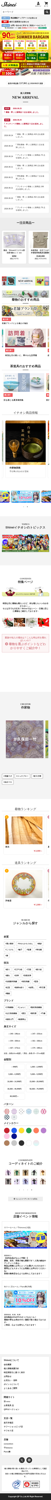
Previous (1, 1177)
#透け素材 (9, 944)
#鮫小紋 (38, 969)
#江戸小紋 (18, 969)
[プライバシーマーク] (16, 1484)
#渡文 (23, 1013)
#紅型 (7, 987)
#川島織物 (9, 1007)
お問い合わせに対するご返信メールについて (24, 25)
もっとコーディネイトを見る (26, 1199)
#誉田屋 (33, 1013)
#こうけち (9, 950)
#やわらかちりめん (25, 944)
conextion (8, 1444)
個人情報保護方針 (11, 1368)
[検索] (47, 12)
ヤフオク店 (8, 1430)
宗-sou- (7, 1401)
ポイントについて (11, 1384)
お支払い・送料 (10, 1380)
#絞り (7, 969)
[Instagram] (29, 1460)
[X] (22, 1460)
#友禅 (16, 975)
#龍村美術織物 (36, 1007)
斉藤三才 (8, 776)
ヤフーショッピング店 (13, 1427)
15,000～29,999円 (37, 1082)
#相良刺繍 (25, 981)
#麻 (6, 956)
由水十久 (8, 782)
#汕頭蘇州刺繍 (11, 981)
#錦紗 (39, 944)
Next (49, 1177)
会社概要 (7, 1364)
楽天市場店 (8, 1423)
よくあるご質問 (10, 1388)
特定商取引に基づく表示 (14, 1372)
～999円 (14, 1067)
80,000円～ (14, 1096)
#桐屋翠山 (22, 1019)
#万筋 (29, 969)
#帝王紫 (42, 987)
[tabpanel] (25, 497)
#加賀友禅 (27, 975)
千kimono (8, 1448)
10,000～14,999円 (14, 1082)
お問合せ (7, 1376)
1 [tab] (23, 506)
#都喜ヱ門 (9, 1019)
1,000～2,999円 (36, 1067)
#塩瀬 (29, 950)
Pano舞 (7, 1452)
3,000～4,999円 (14, 1074)
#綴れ (7, 975)
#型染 (36, 981)
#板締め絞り (19, 987)
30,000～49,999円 (14, 1089)
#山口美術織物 (11, 1013)
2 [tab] (27, 506)
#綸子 (20, 950)
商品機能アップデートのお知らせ (19, 18)
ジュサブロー (23, 776)
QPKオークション (11, 1409)
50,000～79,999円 (37, 1089)
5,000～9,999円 (36, 1074)
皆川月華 (37, 776)
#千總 (43, 1013)
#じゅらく (22, 1007)
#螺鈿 (7, 993)
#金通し (31, 987)
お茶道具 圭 (9, 1405)
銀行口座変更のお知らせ (16, 22)
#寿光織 (38, 950)
